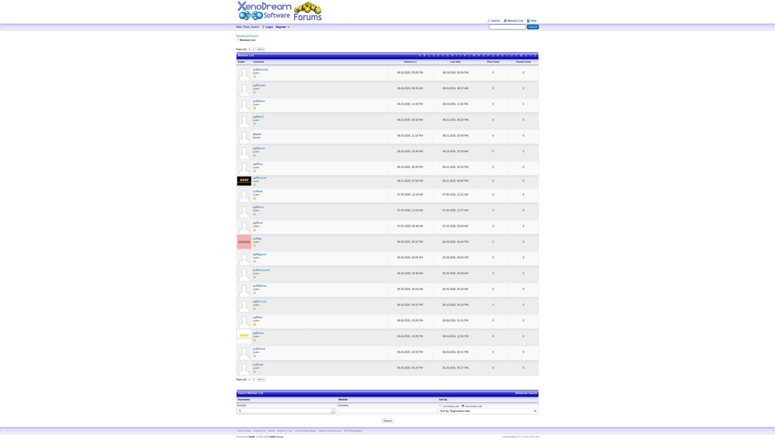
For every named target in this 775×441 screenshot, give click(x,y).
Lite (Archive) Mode (305, 430)
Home (271, 430)
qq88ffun (258, 164)
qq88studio (259, 85)
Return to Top (285, 430)
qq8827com (259, 301)
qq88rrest (258, 207)
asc (414, 62)
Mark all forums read (330, 430)
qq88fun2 (258, 116)
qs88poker (259, 101)
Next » (261, 49)
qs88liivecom (260, 69)
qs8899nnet (259, 285)
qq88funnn (259, 148)
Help (533, 20)
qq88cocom (259, 177)
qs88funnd (259, 348)
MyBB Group (276, 437)
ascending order (451, 406)
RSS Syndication (353, 430)
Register (281, 26)
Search (495, 20)
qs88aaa (258, 191)
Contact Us (259, 430)
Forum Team (244, 430)
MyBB (252, 437)
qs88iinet (258, 364)
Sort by (443, 399)
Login (269, 26)
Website (343, 399)
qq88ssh (258, 222)
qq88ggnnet (259, 254)
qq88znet (258, 333)
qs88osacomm (261, 270)
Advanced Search (526, 393)
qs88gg (257, 238)
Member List (515, 20)
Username (244, 399)
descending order (474, 406)
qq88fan (257, 317)
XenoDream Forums (247, 36)
